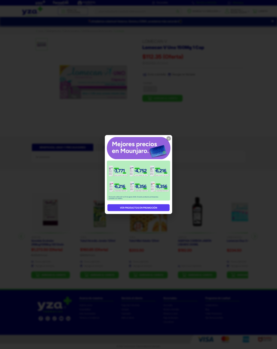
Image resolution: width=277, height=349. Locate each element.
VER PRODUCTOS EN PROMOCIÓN (138, 207)
